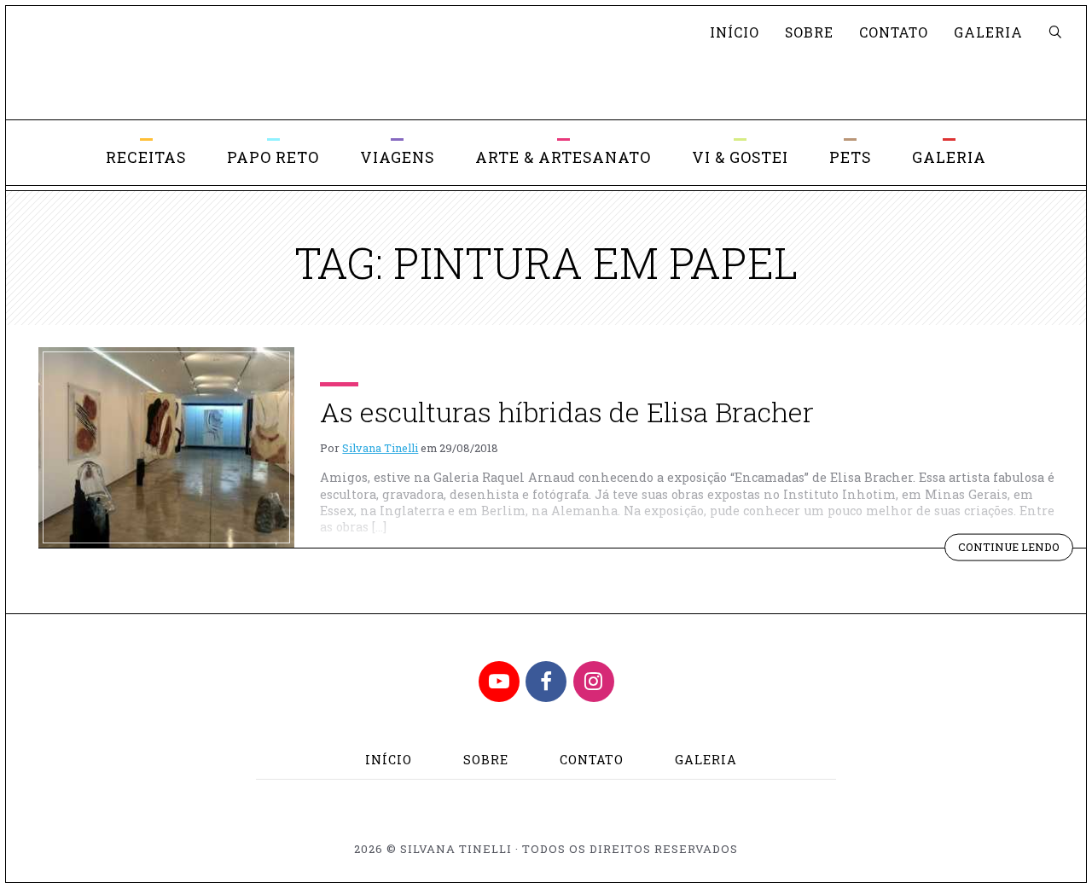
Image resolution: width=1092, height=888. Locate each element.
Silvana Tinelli (380, 448)
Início (734, 32)
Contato (893, 32)
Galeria (988, 32)
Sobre (809, 32)
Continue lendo (1015, 549)
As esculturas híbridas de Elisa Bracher (567, 411)
